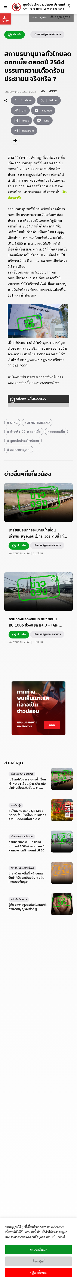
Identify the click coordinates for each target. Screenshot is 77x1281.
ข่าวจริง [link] (15, 431)
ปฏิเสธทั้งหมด (38, 1273)
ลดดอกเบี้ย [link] (57, 431)
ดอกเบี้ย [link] (35, 431)
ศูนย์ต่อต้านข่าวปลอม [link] (24, 440)
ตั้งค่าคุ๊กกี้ (38, 1261)
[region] (38, 1249)
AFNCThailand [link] (38, 422)
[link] (5, 19)
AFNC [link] (14, 422)
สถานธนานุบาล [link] (20, 449)
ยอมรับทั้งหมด (38, 1250)
